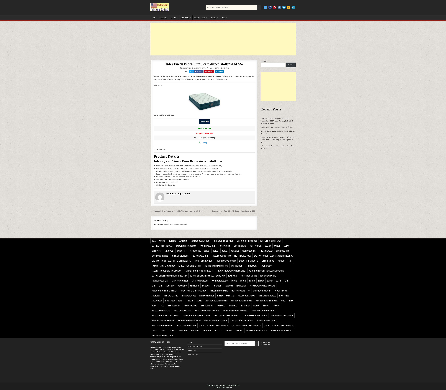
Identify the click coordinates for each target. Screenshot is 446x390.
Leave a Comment (214, 68)
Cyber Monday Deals (266, 251)
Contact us (235, 251)
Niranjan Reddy (186, 68)
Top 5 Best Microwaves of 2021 (266, 321)
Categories (265, 342)
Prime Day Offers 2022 (171, 296)
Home (153, 18)
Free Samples (163, 18)
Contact (207, 251)
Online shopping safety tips (219, 291)
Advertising (183, 241)
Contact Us (265, 345)
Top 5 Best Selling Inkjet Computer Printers (213, 326)
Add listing (172, 241)
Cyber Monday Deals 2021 (160, 256)
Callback (268, 246)
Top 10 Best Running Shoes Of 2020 (189, 321)
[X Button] (265, 7)
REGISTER (181, 301)
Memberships (170, 286)
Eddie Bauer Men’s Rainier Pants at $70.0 (276, 127)
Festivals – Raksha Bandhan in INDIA (163, 266)
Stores (173, 18)
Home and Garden (199, 18)
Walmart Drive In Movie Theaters (256, 331)
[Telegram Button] (284, 7)
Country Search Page (249, 251)
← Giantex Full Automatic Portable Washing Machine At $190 (177, 211)
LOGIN (287, 281)
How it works (232, 276)
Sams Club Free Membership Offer (216, 301)
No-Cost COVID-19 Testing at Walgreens (262, 286)
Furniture (226, 68)
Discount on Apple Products (204, 261)
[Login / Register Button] (293, 7)
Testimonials (221, 306)
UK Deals (154, 331)
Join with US (192, 350)
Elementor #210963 (268, 261)
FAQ (290, 261)
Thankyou (256, 306)
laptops (234, 281)
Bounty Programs (225, 246)
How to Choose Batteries (249, 276)
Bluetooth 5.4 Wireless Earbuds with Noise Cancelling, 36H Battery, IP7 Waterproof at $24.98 (277, 139)
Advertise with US (194, 346)
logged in (167, 224)
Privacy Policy (284, 296)
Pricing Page (156, 296)
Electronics (185, 18)
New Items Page (241, 286)
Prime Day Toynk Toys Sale (225, 296)
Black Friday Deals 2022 (207, 246)
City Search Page (195, 251)
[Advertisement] (220, 39)
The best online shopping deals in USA (207, 311)
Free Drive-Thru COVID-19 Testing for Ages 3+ (166, 271)
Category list (156, 251)
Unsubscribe (183, 331)
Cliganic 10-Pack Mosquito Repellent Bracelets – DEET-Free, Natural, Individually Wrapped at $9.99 (277, 121)
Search (263, 61)
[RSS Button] (288, 7)
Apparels (213, 18)
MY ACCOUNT (206, 286)
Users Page (218, 331)
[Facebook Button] (270, 7)
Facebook (200, 72)
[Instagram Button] (279, 7)
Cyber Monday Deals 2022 (200, 256)
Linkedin (220, 72)
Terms (291, 301)
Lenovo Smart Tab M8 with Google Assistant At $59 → (234, 211)
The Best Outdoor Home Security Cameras (165, 316)
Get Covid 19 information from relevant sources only (266, 271)
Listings (261, 281)
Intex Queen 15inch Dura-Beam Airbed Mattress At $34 (204, 64)
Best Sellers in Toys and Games (270, 241)
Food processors (237, 266)
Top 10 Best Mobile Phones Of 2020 (255, 316)
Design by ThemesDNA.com (223, 388)
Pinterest (210, 72)
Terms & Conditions (173, 306)
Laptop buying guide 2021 (180, 281)
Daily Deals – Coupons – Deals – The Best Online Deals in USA (231, 256)
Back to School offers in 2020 (200, 241)
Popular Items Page (281, 291)
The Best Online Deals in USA (161, 311)
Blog (223, 18)
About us (162, 241)
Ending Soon (281, 261)
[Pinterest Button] (274, 7)
